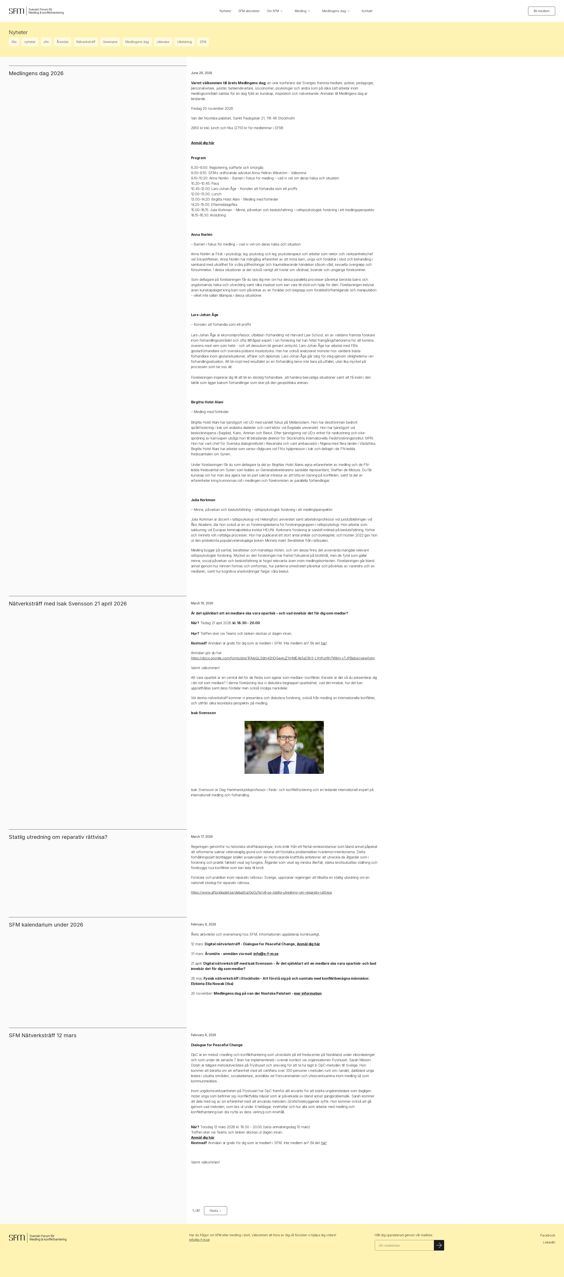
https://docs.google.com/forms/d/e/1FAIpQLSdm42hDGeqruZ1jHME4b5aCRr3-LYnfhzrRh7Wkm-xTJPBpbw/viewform (283, 658)
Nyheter (225, 11)
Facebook (547, 1235)
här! (324, 643)
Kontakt (367, 11)
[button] (277, 11)
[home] (36, 11)
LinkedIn (549, 1242)
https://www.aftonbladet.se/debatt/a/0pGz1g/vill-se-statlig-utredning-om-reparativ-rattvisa (261, 892)
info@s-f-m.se (199, 1240)
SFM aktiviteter (249, 11)
